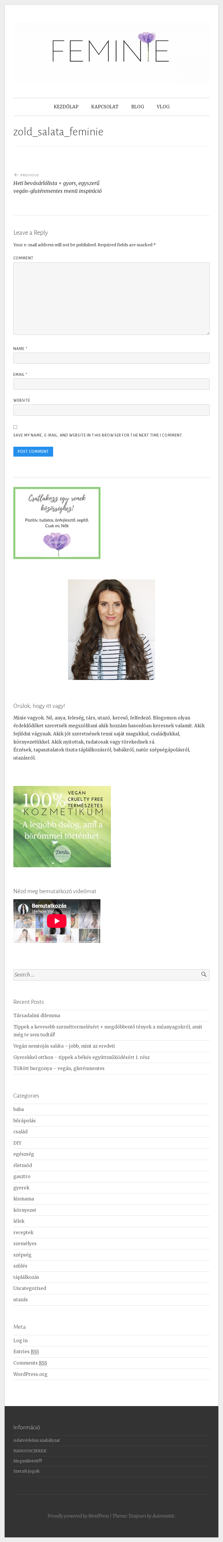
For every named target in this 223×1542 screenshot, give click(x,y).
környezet (24, 1210)
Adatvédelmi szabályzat (36, 1440)
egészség (23, 1154)
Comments (30, 1363)
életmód (22, 1165)
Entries (26, 1351)
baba (18, 1109)
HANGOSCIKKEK (29, 1450)
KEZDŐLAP (66, 106)
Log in (20, 1340)
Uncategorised (29, 1288)
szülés (20, 1266)
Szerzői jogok (26, 1471)
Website (21, 400)
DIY (17, 1143)
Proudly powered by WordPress (78, 1516)
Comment (23, 258)
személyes (25, 1243)
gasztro (21, 1176)
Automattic (163, 1516)
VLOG (163, 106)
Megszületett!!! (27, 1461)
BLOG (137, 106)
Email (20, 375)
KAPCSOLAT (104, 106)
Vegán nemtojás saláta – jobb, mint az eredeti (64, 1046)
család (20, 1131)
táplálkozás (26, 1277)
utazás (20, 1299)
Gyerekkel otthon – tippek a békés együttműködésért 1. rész (81, 1057)
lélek (18, 1221)
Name (20, 349)
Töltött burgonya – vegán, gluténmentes (59, 1068)
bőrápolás (24, 1120)
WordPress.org (30, 1374)
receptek (23, 1232)
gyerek (21, 1188)
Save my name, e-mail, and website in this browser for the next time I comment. (98, 435)
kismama (23, 1199)
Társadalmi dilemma (36, 1015)
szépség (22, 1255)
